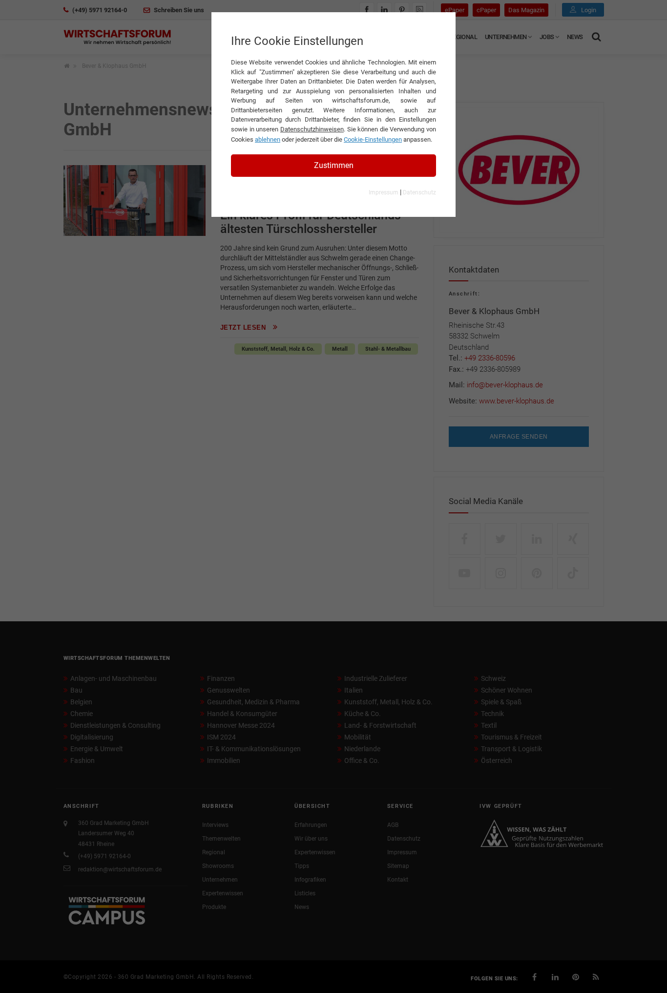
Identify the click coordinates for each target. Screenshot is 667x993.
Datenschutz (419, 192)
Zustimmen (334, 165)
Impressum (383, 192)
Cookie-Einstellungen (373, 139)
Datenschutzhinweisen (312, 129)
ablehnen (267, 139)
